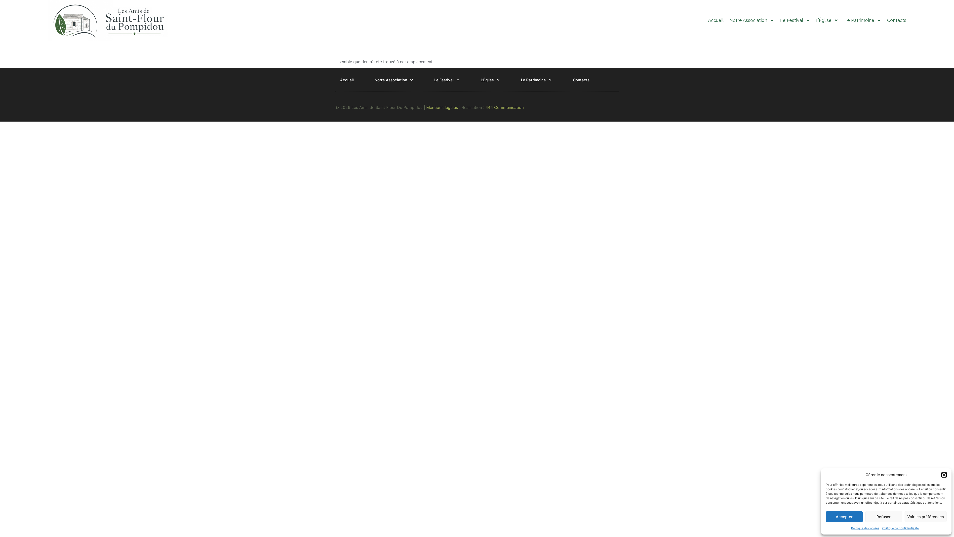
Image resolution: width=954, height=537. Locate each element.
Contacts (896, 20)
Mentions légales (442, 107)
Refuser (883, 516)
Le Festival (791, 20)
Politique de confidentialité (900, 528)
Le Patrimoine (859, 20)
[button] (944, 474)
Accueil (715, 20)
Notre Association (748, 20)
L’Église (824, 20)
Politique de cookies (865, 528)
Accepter (844, 516)
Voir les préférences (925, 516)
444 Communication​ (504, 107)
